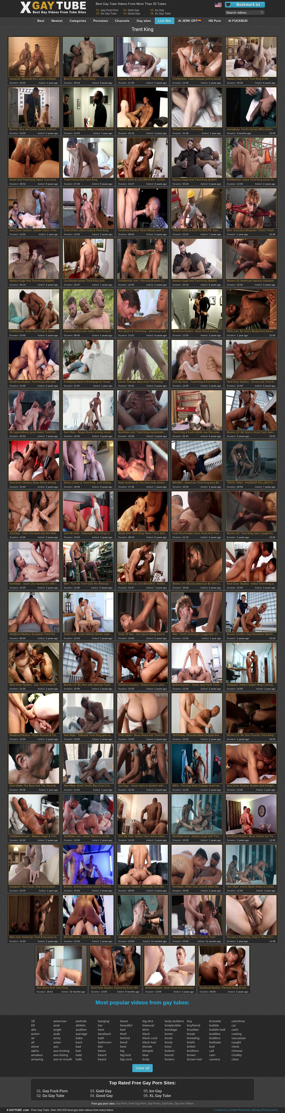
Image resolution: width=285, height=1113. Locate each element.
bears (124, 1021)
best (123, 1046)
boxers (169, 1059)
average (81, 1033)
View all (142, 1068)
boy (189, 1021)
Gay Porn (121, 1103)
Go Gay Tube (109, 13)
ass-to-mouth (62, 1059)
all (32, 1042)
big (122, 1050)
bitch (145, 1029)
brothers (193, 1050)
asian (57, 1042)
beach (102, 1055)
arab (56, 1033)
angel (57, 1029)
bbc (100, 1046)
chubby (237, 1055)
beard (102, 1059)
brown (191, 1055)
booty (169, 1042)
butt (212, 1046)
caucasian (239, 1038)
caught (236, 1042)
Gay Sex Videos (184, 1103)
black (146, 1033)
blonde (147, 1046)
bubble (214, 1025)
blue (145, 1055)
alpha (35, 1050)
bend (123, 1042)
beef (123, 1033)
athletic (81, 1025)
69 (33, 1025)
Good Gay (134, 13)
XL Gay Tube (163, 13)
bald (79, 1055)
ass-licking (60, 1055)
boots (169, 1038)
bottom (170, 1050)
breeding (193, 1038)
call (211, 1050)
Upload (255, 1110)
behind (125, 1038)
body (145, 1059)
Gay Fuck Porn (109, 10)
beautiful (126, 1025)
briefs (191, 1042)
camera (214, 1059)
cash (235, 1029)
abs (33, 1029)
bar (100, 1025)
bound (169, 1055)
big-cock (126, 1059)
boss (168, 1046)
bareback (104, 1033)
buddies (214, 1033)
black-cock (149, 1038)
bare (101, 1029)
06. (157, 1096)
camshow (238, 1021)
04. (101, 1096)
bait (78, 1050)
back (79, 1042)
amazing (37, 1059)
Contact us (220, 1110)
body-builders (174, 1021)
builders (214, 1038)
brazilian (193, 1029)
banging (103, 1021)
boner (169, 1033)
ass (55, 1046)
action (35, 1033)
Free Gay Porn (137, 1103)
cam (212, 1055)
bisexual (148, 1025)
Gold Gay (133, 10)
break (191, 1033)
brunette (215, 1021)
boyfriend (193, 1025)
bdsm (102, 1050)
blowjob (147, 1050)
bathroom (105, 1042)
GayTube (167, 1103)
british (191, 1046)
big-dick (147, 1021)
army (57, 1038)
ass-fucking (61, 1050)
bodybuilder (173, 1025)
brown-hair (194, 1059)
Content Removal (239, 1110)
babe (79, 1038)
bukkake (215, 1042)
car (234, 1025)
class (235, 1059)
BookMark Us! (245, 5)
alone (35, 1046)
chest (235, 1046)
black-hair (149, 1042)
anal (56, 1025)
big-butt (125, 1055)
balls (79, 1059)
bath (101, 1038)
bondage (171, 1029)
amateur (37, 1055)
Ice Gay (159, 10)
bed (123, 1029)
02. (50, 1096)
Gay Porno (154, 1103)
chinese (237, 1050)
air (33, 1038)
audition (81, 1029)
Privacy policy (269, 1110)
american (60, 1021)
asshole (81, 1021)
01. (52, 1091)
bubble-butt (217, 1029)
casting (237, 1033)
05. (153, 1091)
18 (33, 1021)
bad (78, 1046)
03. (101, 1091)
